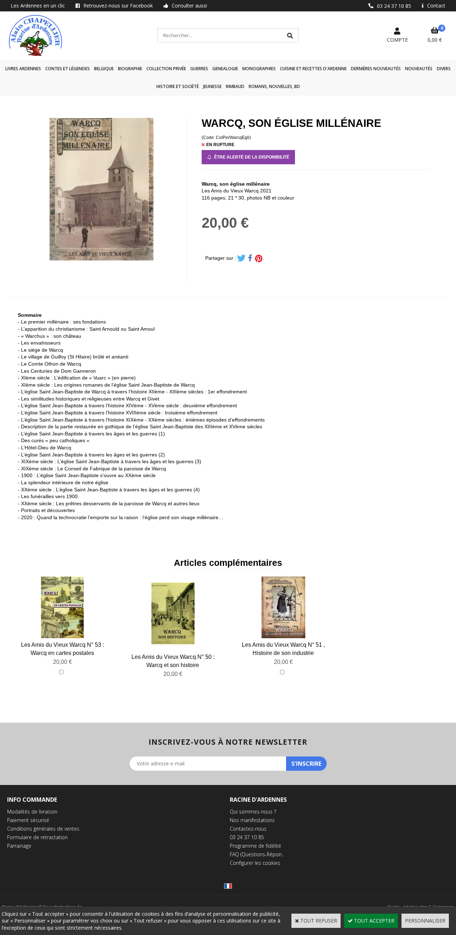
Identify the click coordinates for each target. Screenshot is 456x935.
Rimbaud (235, 86)
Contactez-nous (248, 828)
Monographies (259, 69)
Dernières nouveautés (376, 69)
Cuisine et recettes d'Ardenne (313, 69)
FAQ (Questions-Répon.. (257, 854)
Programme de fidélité (255, 845)
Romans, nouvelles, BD (274, 86)
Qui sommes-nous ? (253, 811)
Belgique (104, 69)
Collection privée (166, 69)
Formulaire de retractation (37, 837)
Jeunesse (212, 86)
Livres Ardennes (23, 69)
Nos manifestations (252, 820)
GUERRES (199, 69)
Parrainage (19, 845)
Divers (444, 69)
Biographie (130, 69)
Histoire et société (177, 86)
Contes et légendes (67, 69)
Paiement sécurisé (28, 820)
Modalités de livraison (32, 811)
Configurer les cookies (255, 862)
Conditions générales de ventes (43, 828)
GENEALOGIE (225, 69)
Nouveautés (418, 69)
